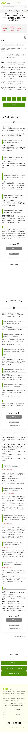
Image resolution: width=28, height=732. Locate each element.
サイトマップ (6, 717)
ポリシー (18, 714)
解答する (14, 105)
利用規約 (5, 714)
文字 (17, 45)
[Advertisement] (14, 280)
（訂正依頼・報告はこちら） (20, 636)
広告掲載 (18, 709)
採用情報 (5, 712)
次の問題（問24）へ (14, 673)
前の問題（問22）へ (14, 663)
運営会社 (5, 709)
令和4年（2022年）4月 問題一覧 (14, 668)
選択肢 (3, 45)
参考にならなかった (14, 253)
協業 (17, 712)
